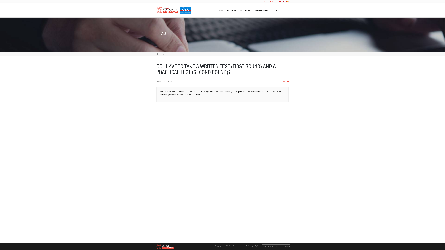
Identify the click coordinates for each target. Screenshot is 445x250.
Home (221, 10)
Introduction (245, 10)
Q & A (287, 10)
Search (276, 10)
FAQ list (285, 82)
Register (273, 1)
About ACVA (231, 10)
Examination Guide (261, 10)
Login (265, 1)
